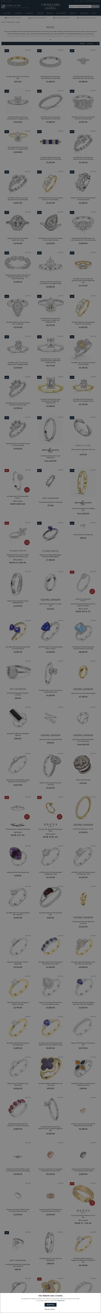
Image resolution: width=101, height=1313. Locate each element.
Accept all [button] (50, 1305)
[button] (50, 1309)
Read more (61, 1300)
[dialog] (50, 1303)
